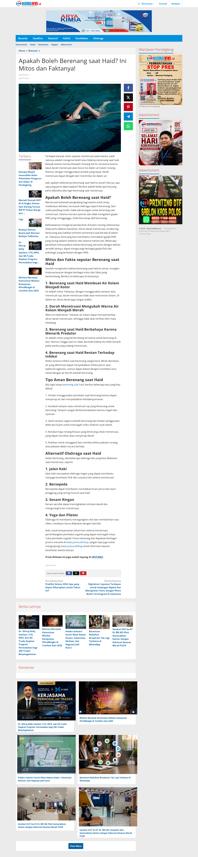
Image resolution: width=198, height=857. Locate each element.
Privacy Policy (145, 233)
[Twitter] (76, 573)
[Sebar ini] (128, 88)
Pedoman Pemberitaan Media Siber (154, 231)
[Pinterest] (83, 573)
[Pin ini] (128, 107)
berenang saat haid (73, 384)
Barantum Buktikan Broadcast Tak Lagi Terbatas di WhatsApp (99, 638)
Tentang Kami (170, 228)
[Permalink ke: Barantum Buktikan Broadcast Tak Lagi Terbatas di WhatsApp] (99, 622)
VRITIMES (97, 557)
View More (76, 846)
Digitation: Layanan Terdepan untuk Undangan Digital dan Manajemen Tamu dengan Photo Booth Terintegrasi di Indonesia (103, 587)
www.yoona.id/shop (77, 542)
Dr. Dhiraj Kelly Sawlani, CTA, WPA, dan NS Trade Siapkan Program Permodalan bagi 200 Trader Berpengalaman (42, 727)
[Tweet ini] (128, 97)
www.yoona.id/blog (71, 546)
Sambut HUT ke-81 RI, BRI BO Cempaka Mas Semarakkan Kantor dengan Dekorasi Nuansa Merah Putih (106, 833)
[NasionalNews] (29, 3)
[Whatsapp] (128, 126)
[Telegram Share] (128, 116)
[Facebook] (69, 573)
